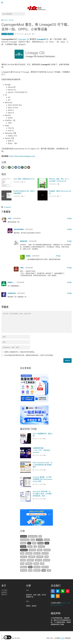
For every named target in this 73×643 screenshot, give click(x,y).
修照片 (39, 550)
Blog (32, 540)
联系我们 (4, 592)
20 (24, 182)
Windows (24, 550)
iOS (29, 543)
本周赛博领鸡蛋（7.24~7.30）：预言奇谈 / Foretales (42, 450)
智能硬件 (30, 560)
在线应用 (29, 553)
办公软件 (47, 550)
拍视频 (23, 560)
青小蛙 (29, 34)
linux (46, 543)
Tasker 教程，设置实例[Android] (23, 179)
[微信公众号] (63, 591)
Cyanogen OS (23, 39)
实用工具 (24, 557)
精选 (30, 567)
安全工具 (45, 553)
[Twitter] (53, 596)
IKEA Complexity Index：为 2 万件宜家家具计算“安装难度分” (42, 465)
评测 (30, 570)
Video (30, 546)
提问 (27, 601)
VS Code (41, 546)
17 (60, 196)
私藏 (42, 564)
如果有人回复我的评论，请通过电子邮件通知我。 (20, 352)
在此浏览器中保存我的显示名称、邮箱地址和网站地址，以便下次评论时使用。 (29, 355)
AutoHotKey (25, 540)
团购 (22, 553)
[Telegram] (58, 591)
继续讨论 (4, 594)
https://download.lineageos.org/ (22, 156)
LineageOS (7, 207)
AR (40, 536)
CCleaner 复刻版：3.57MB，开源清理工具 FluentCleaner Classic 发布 (43, 479)
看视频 (36, 564)
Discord (60, 605)
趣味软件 (37, 570)
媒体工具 (37, 553)
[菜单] (2, 3)
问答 (43, 570)
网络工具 (45, 567)
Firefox (46, 540)
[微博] (67, 591)
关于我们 (4, 590)
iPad (34, 543)
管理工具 (24, 567)
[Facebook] (53, 591)
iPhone (40, 543)
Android (4, 34)
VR (35, 546)
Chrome (39, 540)
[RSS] (58, 596)
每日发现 (46, 560)
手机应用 (40, 557)
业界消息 (10, 34)
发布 (27, 590)
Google (23, 543)
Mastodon (65, 603)
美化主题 (24, 570)
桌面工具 (38, 560)
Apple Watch (33, 536)
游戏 (22, 564)
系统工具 (37, 567)
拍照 (46, 557)
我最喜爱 (32, 557)
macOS (23, 546)
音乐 (48, 570)
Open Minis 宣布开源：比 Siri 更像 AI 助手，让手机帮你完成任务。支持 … (42, 494)
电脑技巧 (29, 564)
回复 (70, 218)
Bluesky (53, 605)
